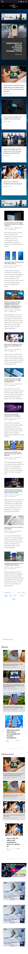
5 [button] (13, 748)
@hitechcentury (8, 639)
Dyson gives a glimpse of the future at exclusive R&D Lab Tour (13, 346)
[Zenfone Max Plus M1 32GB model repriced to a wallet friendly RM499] (14, 372)
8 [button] (17, 748)
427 (15, 596)
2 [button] (8, 748)
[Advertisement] (14, 621)
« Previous (7, 592)
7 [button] (16, 748)
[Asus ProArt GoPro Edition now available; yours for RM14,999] (14, 107)
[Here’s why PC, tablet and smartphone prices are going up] (14, 172)
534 (22, 596)
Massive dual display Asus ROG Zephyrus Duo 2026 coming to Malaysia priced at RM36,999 (12, 151)
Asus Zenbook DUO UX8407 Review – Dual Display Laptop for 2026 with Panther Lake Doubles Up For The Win (13, 685)
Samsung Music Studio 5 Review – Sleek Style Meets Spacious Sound (12, 665)
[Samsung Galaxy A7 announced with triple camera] (14, 255)
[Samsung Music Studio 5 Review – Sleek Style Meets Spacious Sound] (14, 656)
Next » (14, 599)
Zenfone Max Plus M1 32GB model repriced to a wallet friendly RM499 (12, 380)
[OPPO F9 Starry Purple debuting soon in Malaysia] (14, 407)
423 (19, 592)
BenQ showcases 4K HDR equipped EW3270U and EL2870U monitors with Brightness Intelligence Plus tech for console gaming (13, 304)
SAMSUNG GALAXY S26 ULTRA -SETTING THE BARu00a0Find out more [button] (12, 61)
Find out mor (18, 54)
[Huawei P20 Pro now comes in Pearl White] (14, 520)
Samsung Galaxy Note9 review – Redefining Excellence (13, 564)
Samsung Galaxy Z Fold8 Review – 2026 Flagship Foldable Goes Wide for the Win (13, 707)
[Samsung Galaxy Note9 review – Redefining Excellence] (14, 556)
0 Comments (14, 667)
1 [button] (7, 748)
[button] (3, 42)
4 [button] (11, 748)
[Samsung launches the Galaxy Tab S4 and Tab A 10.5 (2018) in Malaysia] (14, 215)
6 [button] (14, 748)
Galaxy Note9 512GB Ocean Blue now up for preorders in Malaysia (13, 454)
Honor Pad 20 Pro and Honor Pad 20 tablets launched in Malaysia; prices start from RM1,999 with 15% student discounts (14, 774)
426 (10, 596)
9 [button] (19, 748)
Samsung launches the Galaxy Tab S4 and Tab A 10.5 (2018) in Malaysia (13, 224)
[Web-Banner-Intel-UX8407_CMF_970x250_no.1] (14, 17)
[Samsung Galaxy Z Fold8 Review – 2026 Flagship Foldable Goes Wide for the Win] (14, 698)
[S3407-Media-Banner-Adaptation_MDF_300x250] (14, 891)
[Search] (2, 1)
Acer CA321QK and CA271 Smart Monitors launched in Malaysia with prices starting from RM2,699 (14, 844)
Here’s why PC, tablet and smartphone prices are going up (14, 815)
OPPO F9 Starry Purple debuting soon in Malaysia (12, 415)
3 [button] (10, 748)
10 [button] (20, 748)
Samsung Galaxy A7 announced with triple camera (14, 262)
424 (23, 592)
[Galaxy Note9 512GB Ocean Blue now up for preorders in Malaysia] (14, 445)
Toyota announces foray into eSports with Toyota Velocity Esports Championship (13, 491)
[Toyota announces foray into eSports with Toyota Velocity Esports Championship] (14, 483)
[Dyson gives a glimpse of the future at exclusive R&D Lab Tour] (14, 337)
